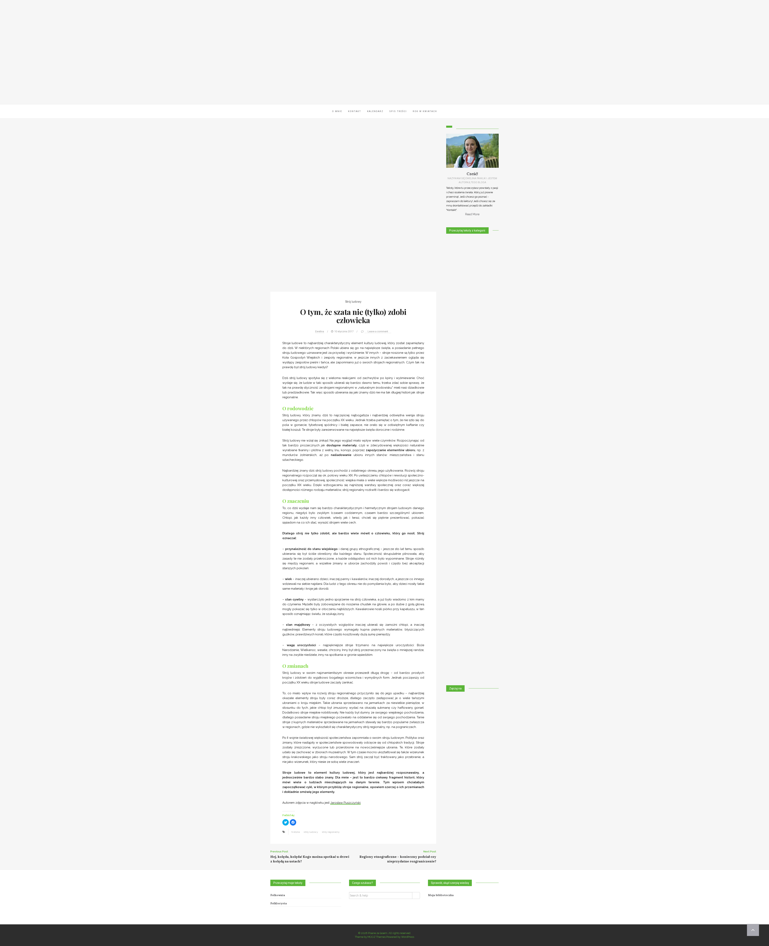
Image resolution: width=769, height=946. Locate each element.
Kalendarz (375, 111)
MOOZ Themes (376, 936)
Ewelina (319, 331)
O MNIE (337, 111)
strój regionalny (331, 832)
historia (295, 832)
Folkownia (277, 895)
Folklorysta (278, 903)
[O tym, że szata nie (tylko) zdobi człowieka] (353, 208)
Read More (472, 214)
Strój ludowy (353, 301)
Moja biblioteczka (441, 895)
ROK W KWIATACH (425, 111)
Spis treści (398, 111)
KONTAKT (354, 111)
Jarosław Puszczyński (345, 803)
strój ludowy (311, 832)
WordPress (407, 936)
